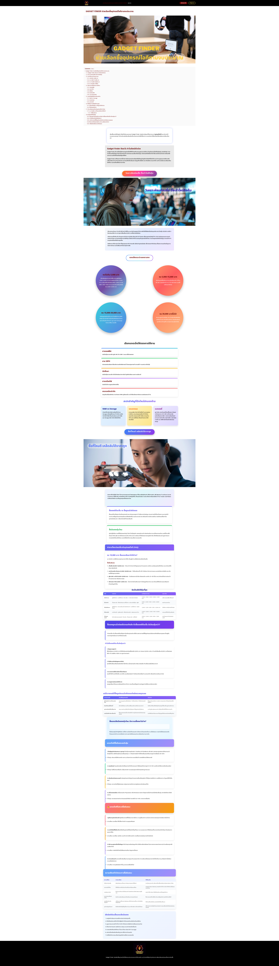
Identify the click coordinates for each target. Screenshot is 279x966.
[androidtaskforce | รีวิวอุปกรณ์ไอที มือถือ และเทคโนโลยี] (92, 3)
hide (92, 69)
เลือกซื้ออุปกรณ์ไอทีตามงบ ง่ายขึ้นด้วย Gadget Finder (115, 3)
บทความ (129, 3)
